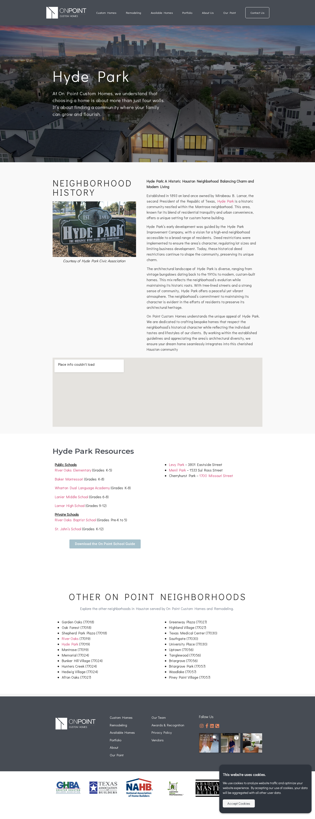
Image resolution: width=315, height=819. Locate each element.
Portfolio (187, 13)
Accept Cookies (238, 803)
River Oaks (70, 638)
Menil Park (177, 470)
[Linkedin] (212, 725)
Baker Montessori (69, 479)
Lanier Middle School (71, 496)
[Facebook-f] (207, 725)
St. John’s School (68, 528)
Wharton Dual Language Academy (82, 487)
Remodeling (133, 13)
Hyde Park (225, 201)
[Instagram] (201, 725)
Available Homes (162, 13)
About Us (208, 13)
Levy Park (176, 464)
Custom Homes (106, 13)
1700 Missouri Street (216, 475)
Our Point (229, 13)
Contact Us (257, 13)
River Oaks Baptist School (75, 519)
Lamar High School (70, 505)
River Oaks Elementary (73, 470)
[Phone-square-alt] (217, 725)
